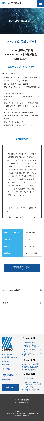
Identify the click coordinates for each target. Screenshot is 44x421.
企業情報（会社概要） (11, 357)
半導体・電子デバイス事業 (32, 350)
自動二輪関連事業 (30, 370)
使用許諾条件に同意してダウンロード (22, 268)
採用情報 (6, 369)
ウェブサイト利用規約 (22, 400)
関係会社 (6, 364)
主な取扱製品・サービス (11, 375)
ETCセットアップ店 (32, 347)
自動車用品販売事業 (31, 367)
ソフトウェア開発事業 (32, 390)
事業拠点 (6, 361)
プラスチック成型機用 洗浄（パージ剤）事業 (32, 383)
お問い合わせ (10, 387)
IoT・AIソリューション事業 (33, 354)
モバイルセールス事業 (32, 364)
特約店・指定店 (30, 345)
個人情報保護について (22, 402)
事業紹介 (6, 379)
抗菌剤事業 (29, 387)
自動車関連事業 (29, 342)
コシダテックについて (11, 354)
